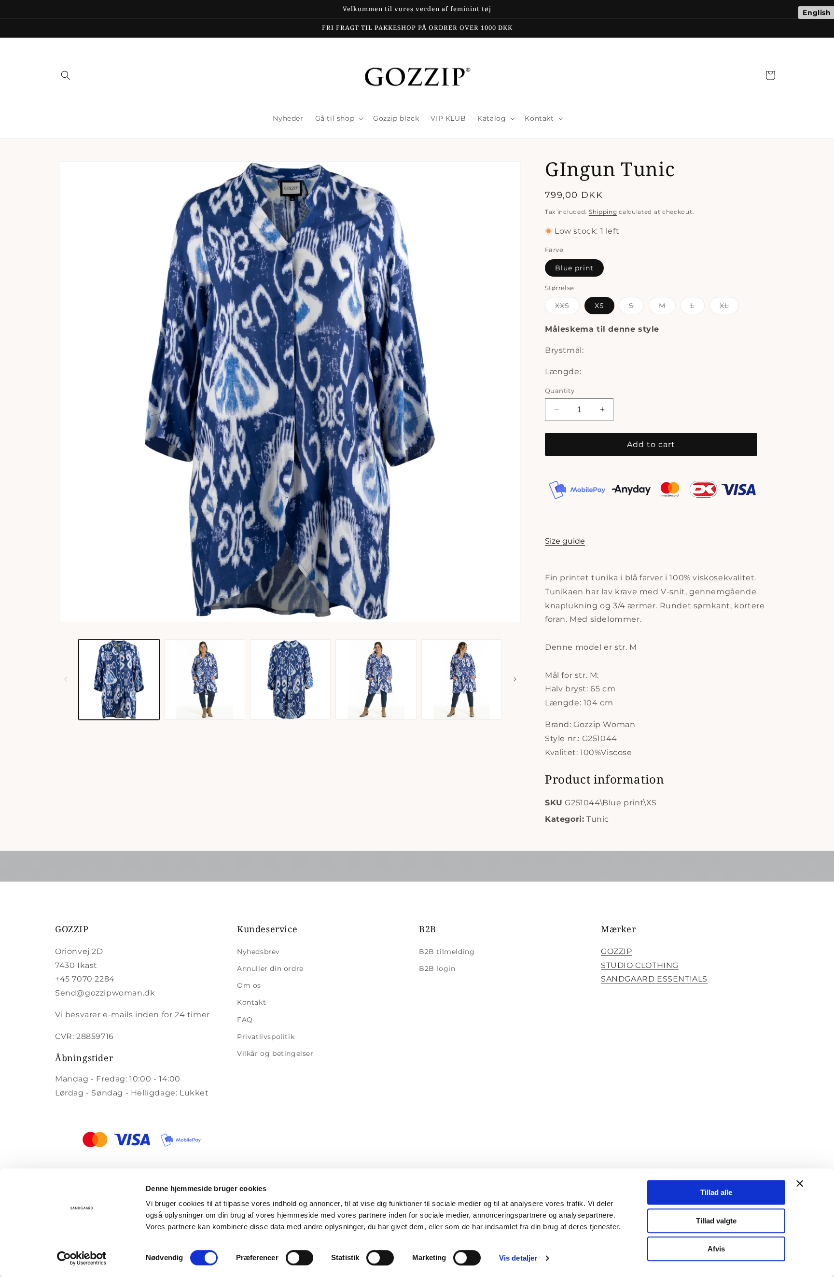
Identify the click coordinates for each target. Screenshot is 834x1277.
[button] (65, 75)
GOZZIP (616, 951)
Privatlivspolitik (265, 1036)
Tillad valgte (716, 1221)
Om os (249, 985)
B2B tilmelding (446, 951)
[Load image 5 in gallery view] (461, 679)
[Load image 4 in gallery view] (375, 679)
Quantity (559, 390)
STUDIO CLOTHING (640, 965)
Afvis (716, 1249)
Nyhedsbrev (258, 951)
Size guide (565, 541)
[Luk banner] (799, 1183)
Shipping (603, 211)
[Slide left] (65, 679)
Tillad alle (716, 1192)
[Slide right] (515, 679)
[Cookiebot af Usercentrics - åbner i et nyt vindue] (82, 1258)
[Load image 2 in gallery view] (204, 679)
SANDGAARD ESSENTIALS (654, 978)
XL (729, 307)
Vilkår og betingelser (275, 1053)
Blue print (574, 267)
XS (599, 305)
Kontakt (251, 1002)
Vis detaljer (518, 1258)
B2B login (437, 968)
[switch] (299, 1257)
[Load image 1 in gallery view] (119, 679)
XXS (567, 307)
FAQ (245, 1019)
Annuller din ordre (270, 968)
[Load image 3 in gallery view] (290, 679)
